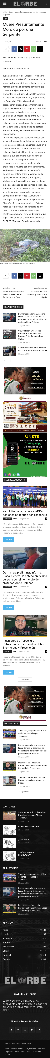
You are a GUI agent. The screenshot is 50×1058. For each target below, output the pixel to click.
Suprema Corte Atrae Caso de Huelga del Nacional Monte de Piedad (31, 780)
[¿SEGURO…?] (9, 843)
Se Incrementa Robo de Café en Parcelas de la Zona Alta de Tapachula (32, 815)
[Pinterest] (27, 49)
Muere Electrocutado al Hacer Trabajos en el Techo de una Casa (13, 294)
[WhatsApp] (33, 49)
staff (15, 519)
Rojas (11, 12)
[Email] (40, 49)
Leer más (8, 539)
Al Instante (7, 321)
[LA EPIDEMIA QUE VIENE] (9, 830)
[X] (20, 49)
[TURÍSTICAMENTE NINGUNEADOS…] (9, 856)
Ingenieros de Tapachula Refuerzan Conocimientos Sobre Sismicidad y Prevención (23, 644)
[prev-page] (4, 360)
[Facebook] (14, 49)
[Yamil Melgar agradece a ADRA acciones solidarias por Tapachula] (25, 497)
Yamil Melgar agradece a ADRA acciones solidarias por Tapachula (25, 513)
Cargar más (24, 679)
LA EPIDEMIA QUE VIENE (28, 826)
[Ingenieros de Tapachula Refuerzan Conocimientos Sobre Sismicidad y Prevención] (25, 626)
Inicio (5, 12)
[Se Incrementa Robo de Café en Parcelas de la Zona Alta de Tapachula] (9, 815)
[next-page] (9, 360)
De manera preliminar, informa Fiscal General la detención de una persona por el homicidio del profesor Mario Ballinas (25, 578)
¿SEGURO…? (23, 839)
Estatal (6, 338)
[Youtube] (38, 1030)
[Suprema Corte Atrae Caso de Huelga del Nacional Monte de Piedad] (9, 781)
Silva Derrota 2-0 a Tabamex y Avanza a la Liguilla (36, 294)
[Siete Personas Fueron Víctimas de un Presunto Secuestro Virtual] (9, 351)
